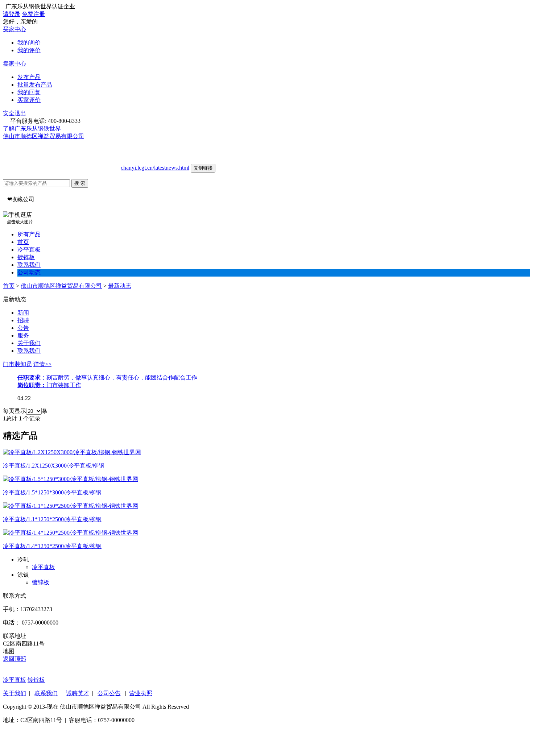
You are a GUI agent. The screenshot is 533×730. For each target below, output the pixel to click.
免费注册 (33, 14)
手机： (11, 609)
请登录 (11, 14)
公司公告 (109, 693)
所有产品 (29, 234)
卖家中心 (14, 64)
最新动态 (119, 286)
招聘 (23, 320)
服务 (23, 335)
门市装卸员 (17, 364)
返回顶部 (14, 659)
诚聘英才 (77, 693)
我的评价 (29, 50)
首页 (23, 242)
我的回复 (29, 92)
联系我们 (29, 265)
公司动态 (29, 272)
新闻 (23, 313)
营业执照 (140, 693)
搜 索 (79, 183)
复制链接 (203, 168)
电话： (11, 622)
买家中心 (14, 29)
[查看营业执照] (87, 136)
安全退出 (14, 113)
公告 (23, 328)
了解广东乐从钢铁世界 (32, 128)
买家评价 (29, 100)
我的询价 (29, 43)
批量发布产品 (34, 85)
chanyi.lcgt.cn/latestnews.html (155, 168)
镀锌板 (26, 257)
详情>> (42, 364)
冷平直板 (29, 249)
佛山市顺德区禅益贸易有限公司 (43, 136)
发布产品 (29, 77)
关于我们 (29, 343)
